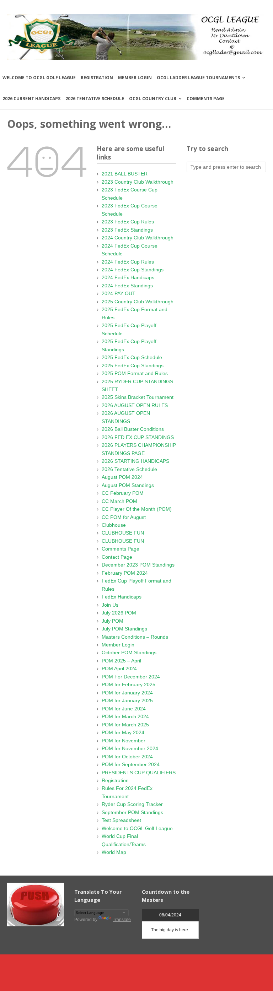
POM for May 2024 (123, 732)
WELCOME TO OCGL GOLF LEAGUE (39, 78)
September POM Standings (132, 812)
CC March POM (119, 501)
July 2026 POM (119, 613)
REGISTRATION (97, 78)
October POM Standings (129, 652)
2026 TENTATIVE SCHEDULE (94, 99)
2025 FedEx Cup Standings (133, 365)
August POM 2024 (122, 477)
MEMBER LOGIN (135, 78)
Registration (115, 780)
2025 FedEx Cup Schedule (132, 357)
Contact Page (117, 557)
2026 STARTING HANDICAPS (135, 461)
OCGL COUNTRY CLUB (152, 99)
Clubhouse (114, 525)
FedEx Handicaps (121, 597)
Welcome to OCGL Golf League (137, 828)
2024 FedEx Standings (127, 285)
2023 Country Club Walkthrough (137, 182)
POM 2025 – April (121, 661)
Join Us (110, 605)
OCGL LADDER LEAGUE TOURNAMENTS (198, 78)
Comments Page (120, 549)
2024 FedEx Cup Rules (128, 262)
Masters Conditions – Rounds (135, 637)
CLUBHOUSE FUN (123, 533)
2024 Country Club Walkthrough (137, 237)
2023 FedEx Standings (127, 230)
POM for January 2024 (127, 692)
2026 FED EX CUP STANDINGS (138, 437)
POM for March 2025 (125, 724)
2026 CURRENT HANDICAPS (31, 99)
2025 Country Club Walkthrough (137, 301)
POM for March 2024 (125, 716)
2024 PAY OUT (118, 293)
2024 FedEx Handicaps (128, 277)
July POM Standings (124, 629)
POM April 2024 (119, 668)
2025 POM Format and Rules (135, 373)
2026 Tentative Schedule (129, 469)
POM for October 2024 (127, 756)
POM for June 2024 (124, 708)
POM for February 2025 (128, 684)
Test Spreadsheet (121, 820)
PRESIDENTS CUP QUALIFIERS (139, 772)
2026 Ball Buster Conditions (133, 429)
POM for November (123, 740)
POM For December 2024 (131, 676)
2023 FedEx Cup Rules (128, 221)
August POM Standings (128, 485)
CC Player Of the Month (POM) (137, 509)
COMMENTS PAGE (206, 99)
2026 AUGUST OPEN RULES (135, 405)
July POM (112, 621)
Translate (122, 919)
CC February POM (123, 493)
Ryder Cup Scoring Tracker (132, 804)
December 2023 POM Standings (138, 565)
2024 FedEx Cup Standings (133, 269)
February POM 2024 (125, 573)
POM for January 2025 (127, 700)
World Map (114, 852)
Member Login (118, 645)
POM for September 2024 (131, 764)
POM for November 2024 (130, 748)
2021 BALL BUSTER (125, 174)
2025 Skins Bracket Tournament (137, 397)
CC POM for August (124, 517)
